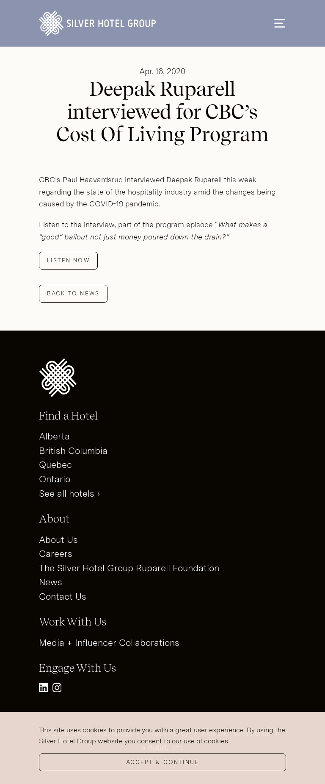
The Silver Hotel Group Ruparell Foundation (129, 568)
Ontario (54, 479)
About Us (58, 539)
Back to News (73, 293)
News (50, 582)
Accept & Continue (162, 762)
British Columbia (73, 450)
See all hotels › (69, 493)
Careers (55, 553)
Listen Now (68, 260)
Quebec (55, 464)
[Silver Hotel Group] (97, 23)
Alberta (54, 436)
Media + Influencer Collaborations (109, 642)
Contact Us (62, 596)
